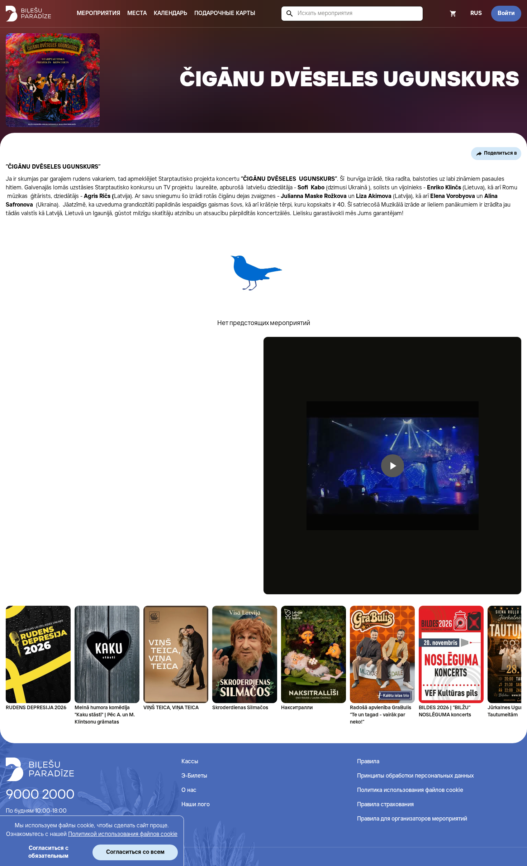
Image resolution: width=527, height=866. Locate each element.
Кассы (189, 761)
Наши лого (195, 804)
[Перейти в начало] (40, 769)
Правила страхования (385, 804)
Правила (368, 761)
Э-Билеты (194, 776)
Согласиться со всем (135, 852)
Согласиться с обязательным (48, 852)
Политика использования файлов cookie (410, 790)
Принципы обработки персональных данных (415, 776)
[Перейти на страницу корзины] (443, 13)
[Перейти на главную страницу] (28, 13)
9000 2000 (40, 795)
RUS (476, 13)
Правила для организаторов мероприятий (412, 819)
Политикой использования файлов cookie (122, 834)
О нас (188, 790)
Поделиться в (500, 153)
